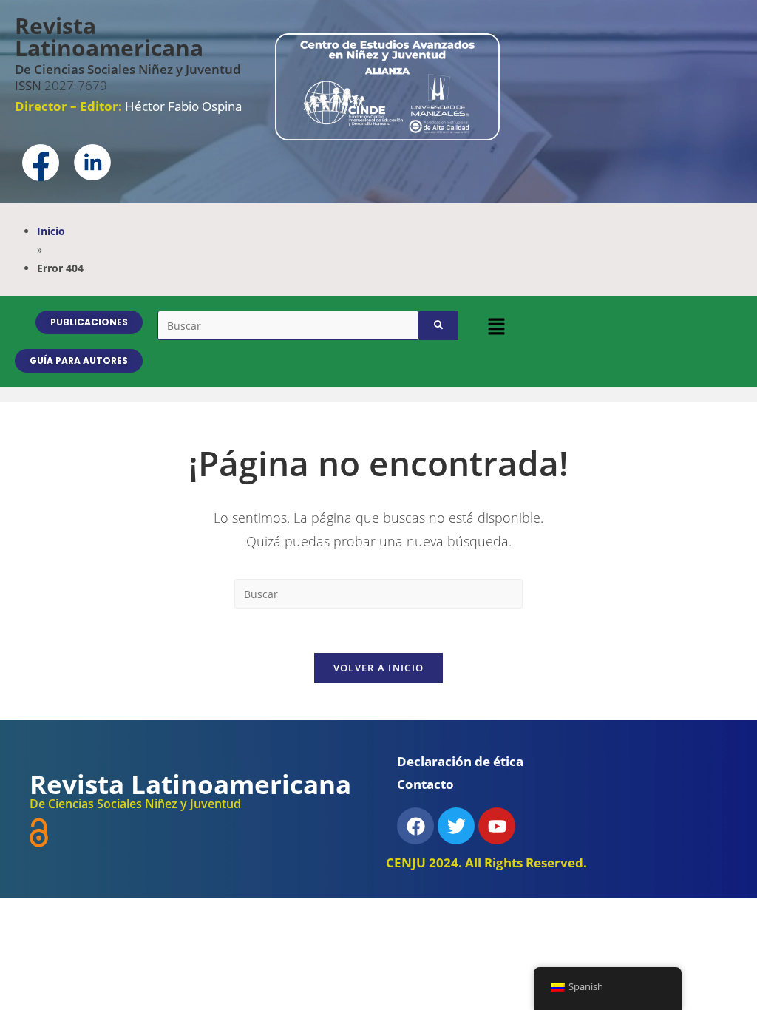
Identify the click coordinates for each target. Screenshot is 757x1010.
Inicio (51, 231)
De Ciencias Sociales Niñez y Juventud (128, 69)
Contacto (425, 784)
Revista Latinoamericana (109, 36)
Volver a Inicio (378, 667)
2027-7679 (61, 85)
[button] (496, 326)
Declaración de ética (460, 761)
